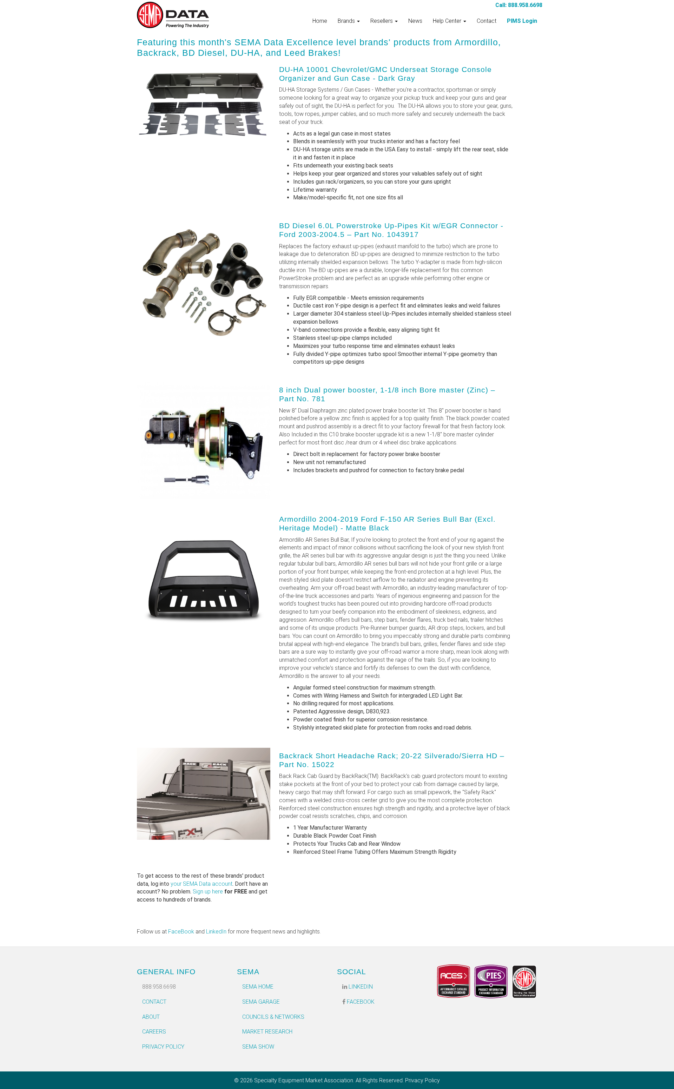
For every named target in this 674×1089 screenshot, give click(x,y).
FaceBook (181, 931)
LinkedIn (216, 931)
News (415, 21)
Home (319, 21)
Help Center (448, 21)
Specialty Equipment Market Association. (304, 1080)
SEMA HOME (257, 986)
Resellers (382, 21)
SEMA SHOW (258, 1046)
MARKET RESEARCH (267, 1031)
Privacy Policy (163, 1046)
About (151, 1017)
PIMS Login (522, 21)
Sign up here (208, 891)
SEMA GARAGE (261, 1001)
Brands (347, 21)
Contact (486, 21)
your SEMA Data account (201, 883)
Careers (154, 1031)
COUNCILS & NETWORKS (273, 1017)
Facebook (360, 1001)
